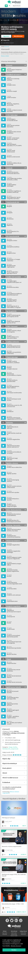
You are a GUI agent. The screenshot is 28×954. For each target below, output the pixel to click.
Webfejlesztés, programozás (10, 749)
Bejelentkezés (17, 6)
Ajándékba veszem (8, 43)
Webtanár (7, 46)
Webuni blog (14, 934)
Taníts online (14, 933)
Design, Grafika (13, 747)
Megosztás (6, 40)
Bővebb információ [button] (16, 946)
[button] (14, 15)
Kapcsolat (4, 933)
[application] (14, 16)
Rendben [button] (14, 950)
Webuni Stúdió (14, 935)
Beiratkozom (18, 36)
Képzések (23, 934)
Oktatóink (4, 934)
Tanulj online (23, 933)
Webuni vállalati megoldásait (10, 792)
